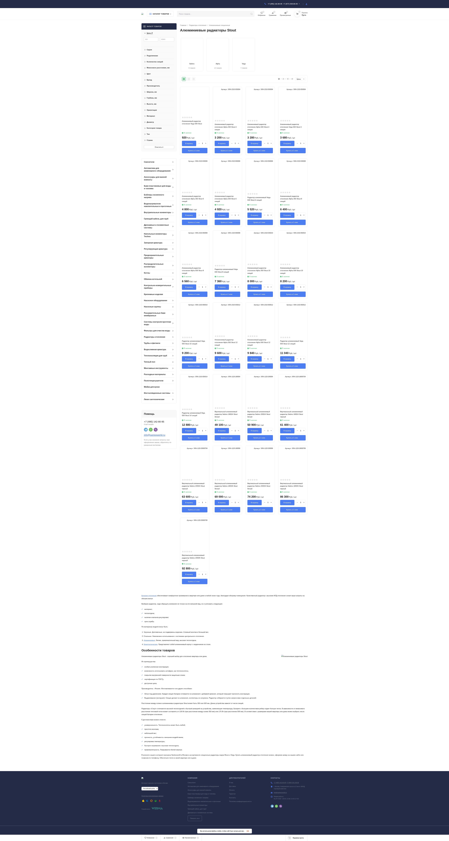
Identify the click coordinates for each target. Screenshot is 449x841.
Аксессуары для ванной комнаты (199, 790)
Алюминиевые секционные (219, 25)
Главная (183, 25)
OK (248, 831)
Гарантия (232, 794)
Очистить (158, 147)
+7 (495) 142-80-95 (275, 4)
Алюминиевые (149, 640)
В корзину (189, 143)
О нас (231, 782)
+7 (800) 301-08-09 (292, 782)
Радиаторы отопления (197, 25)
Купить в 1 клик (194, 151)
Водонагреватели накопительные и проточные (204, 801)
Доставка (232, 786)
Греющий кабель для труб (197, 809)
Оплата (231, 790)
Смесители (192, 782)
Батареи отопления (149, 596)
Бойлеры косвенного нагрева (198, 798)
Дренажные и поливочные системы (200, 813)
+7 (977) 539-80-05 (290, 4)
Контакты (232, 798)
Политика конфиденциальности (240, 801)
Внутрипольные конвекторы (197, 805)
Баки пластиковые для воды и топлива (201, 794)
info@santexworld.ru (154, 435)
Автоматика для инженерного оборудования (203, 786)
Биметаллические (151, 644)
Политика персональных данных (152, 796)
